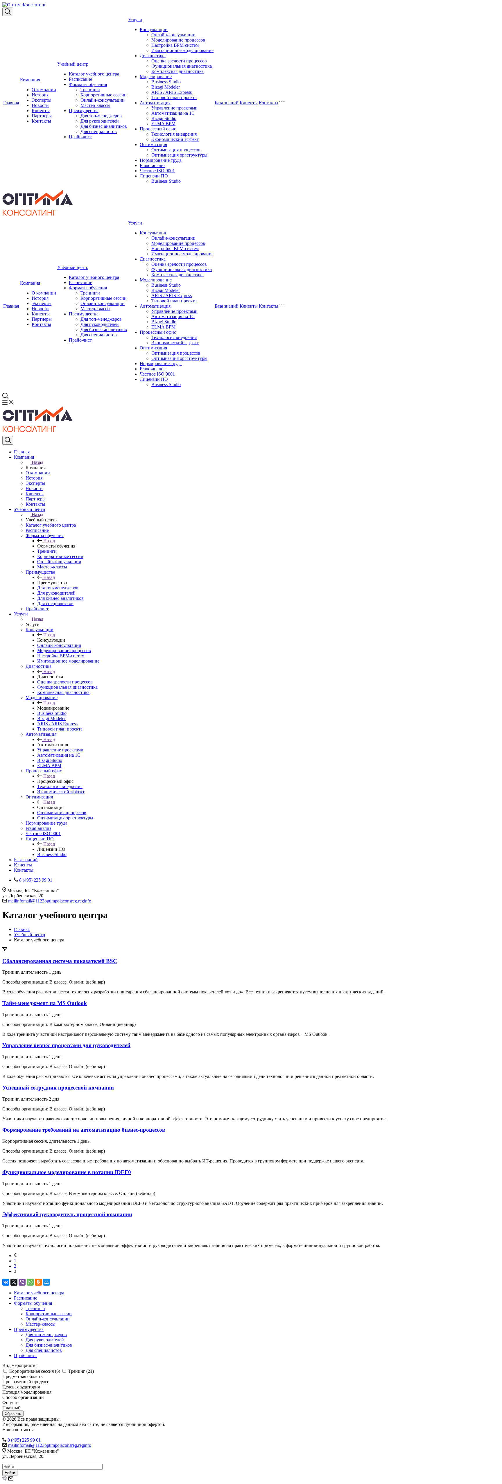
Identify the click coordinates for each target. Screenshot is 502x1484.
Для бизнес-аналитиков (103, 126)
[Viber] (22, 1282)
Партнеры (42, 115)
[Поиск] (7, 12)
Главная (11, 102)
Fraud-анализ (152, 165)
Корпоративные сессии (103, 94)
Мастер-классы (95, 105)
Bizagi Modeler (165, 87)
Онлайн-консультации (102, 100)
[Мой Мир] (46, 1282)
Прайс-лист (80, 136)
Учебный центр (72, 64)
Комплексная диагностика (177, 71)
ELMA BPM (163, 123)
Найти (10, 1473)
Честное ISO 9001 (157, 170)
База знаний (227, 102)
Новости (40, 105)
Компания (30, 79)
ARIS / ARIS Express (171, 92)
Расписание (80, 79)
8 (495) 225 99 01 (24, 1440)
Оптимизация (153, 144)
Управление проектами (174, 107)
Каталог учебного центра (94, 73)
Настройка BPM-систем (175, 45)
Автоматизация (155, 102)
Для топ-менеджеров (101, 115)
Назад (37, 462)
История (40, 94)
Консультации (154, 29)
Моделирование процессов (178, 39)
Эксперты (41, 100)
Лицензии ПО (154, 175)
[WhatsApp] (30, 1282)
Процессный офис (158, 128)
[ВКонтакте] (5, 1282)
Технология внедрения (174, 134)
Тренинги (90, 89)
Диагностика (153, 55)
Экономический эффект (175, 139)
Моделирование (156, 76)
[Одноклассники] (38, 1282)
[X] (13, 1282)
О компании (44, 89)
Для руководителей (99, 121)
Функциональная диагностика (181, 66)
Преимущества (83, 110)
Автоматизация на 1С (173, 113)
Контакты (41, 121)
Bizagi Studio (163, 118)
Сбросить (13, 1413)
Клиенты (41, 110)
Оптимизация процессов (175, 149)
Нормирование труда (161, 160)
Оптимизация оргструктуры (179, 154)
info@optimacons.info (49, 900)
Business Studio (166, 81)
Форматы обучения (88, 84)
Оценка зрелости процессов (179, 60)
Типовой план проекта (174, 97)
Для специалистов (98, 131)
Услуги (135, 19)
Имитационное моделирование (182, 50)
